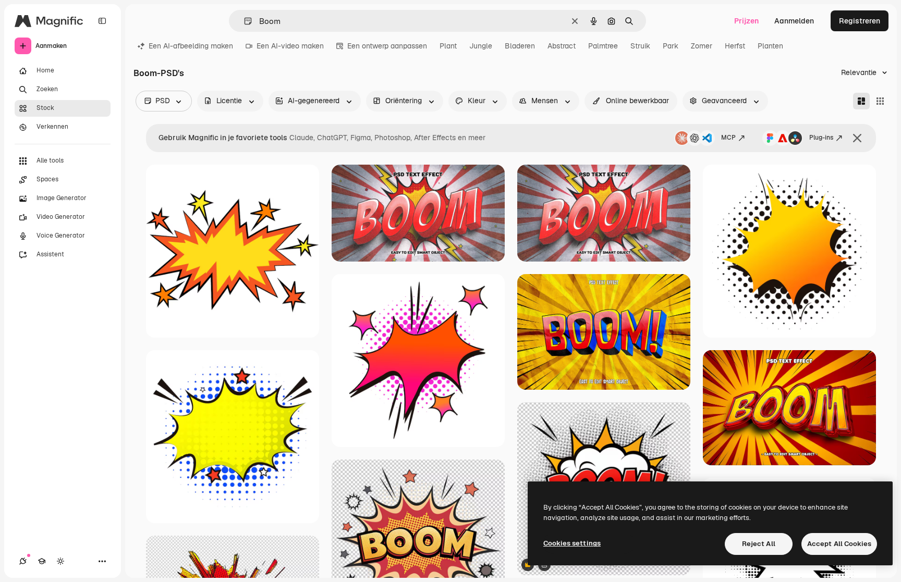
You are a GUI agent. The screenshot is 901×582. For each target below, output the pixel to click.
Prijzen (746, 21)
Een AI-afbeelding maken (191, 46)
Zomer (701, 46)
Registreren (859, 21)
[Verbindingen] (23, 561)
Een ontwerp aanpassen (387, 46)
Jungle (480, 46)
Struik (640, 46)
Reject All (758, 543)
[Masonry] (861, 101)
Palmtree (603, 46)
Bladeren (520, 46)
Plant (448, 46)
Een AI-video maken (290, 46)
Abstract (561, 46)
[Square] (880, 101)
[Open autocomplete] (243, 21)
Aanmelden (794, 21)
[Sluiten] (857, 138)
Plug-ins (821, 137)
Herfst (735, 46)
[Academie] (41, 561)
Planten (770, 46)
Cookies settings (572, 543)
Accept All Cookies (839, 543)
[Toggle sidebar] (102, 21)
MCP (728, 137)
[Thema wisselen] (60, 561)
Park (670, 46)
